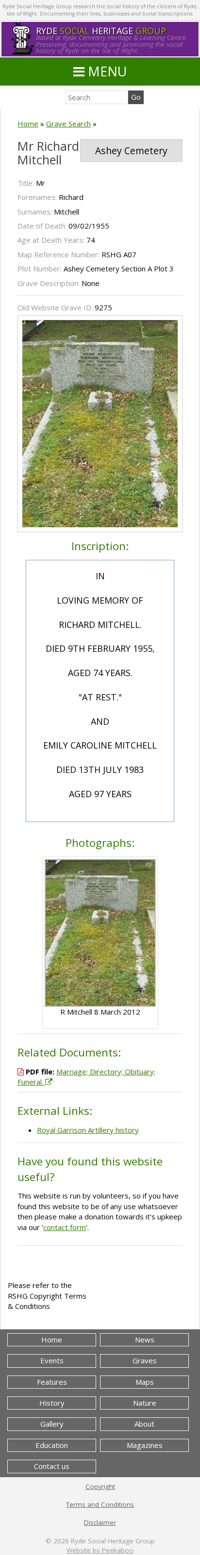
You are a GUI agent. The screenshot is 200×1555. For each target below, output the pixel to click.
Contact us (51, 1466)
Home (27, 123)
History (52, 1403)
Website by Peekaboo (100, 1550)
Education (51, 1445)
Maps (144, 1382)
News (144, 1339)
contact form (64, 1227)
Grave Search (68, 123)
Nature (144, 1403)
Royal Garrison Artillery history (88, 1130)
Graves (145, 1360)
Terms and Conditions (100, 1504)
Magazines (145, 1445)
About (144, 1424)
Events (52, 1360)
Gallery (52, 1424)
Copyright (100, 1486)
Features (52, 1382)
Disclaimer (100, 1522)
